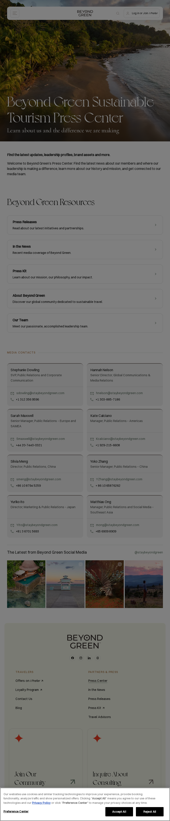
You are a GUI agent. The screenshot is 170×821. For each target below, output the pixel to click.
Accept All (119, 811)
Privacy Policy (41, 802)
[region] (85, 804)
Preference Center (16, 811)
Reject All (149, 811)
